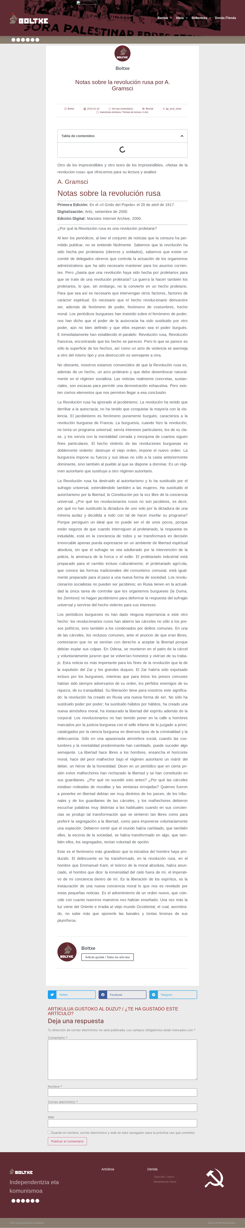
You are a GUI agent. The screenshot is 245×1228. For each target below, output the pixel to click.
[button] (182, 135)
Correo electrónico (63, 1101)
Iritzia (180, 18)
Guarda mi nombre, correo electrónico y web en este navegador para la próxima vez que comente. (123, 1132)
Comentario (57, 1037)
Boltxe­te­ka (199, 18)
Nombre (55, 1086)
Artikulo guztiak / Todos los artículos (107, 957)
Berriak (163, 18)
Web (51, 1117)
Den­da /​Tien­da (225, 18)
